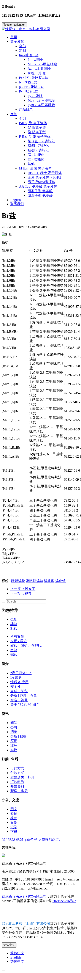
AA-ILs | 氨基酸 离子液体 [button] (38, 186)
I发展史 (16, 677)
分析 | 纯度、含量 (23, 695)
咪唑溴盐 (18, 581)
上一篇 (22, 589)
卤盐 (13, 650)
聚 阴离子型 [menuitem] (37, 132)
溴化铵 (60, 581)
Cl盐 (13, 619)
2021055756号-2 (64, 901)
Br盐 (13, 628)
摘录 (13, 732)
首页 (13, 37)
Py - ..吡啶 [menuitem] (35, 96)
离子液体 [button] (17, 41)
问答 (13, 723)
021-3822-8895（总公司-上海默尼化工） (32, 839)
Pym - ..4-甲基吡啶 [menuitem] (41, 105)
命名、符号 (19, 700)
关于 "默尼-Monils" (24, 704)
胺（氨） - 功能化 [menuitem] (41, 141)
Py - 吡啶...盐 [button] (28, 91)
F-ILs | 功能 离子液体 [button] (35, 136)
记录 (13, 827)
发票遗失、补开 (22, 777)
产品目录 (26, 109)
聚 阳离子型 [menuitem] (37, 127)
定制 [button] (13, 114)
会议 (13, 750)
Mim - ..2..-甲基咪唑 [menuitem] (42, 64)
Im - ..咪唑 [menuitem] (35, 59)
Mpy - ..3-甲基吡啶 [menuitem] (41, 100)
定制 (22, 50)
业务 (13, 745)
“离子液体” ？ (21, 673)
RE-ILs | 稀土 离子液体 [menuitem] (45, 173)
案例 (13, 822)
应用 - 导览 (18, 641)
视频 (13, 818)
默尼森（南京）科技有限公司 (24, 896)
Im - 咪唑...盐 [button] (28, 55)
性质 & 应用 (19, 682)
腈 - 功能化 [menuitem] (36, 155)
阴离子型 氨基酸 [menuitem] (40, 195)
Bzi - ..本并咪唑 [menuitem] (39, 69)
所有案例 (17, 636)
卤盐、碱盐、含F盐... (26, 645)
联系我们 (17, 204)
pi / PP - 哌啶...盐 (31, 87)
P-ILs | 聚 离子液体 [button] (33, 123)
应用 (13, 741)
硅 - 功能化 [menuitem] (36, 159)
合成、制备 (19, 691)
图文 (13, 809)
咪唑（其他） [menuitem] (38, 73)
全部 (22, 46)
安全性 (15, 686)
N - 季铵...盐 (28, 82)
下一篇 (21, 593)
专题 (13, 813)
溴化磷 (49, 581)
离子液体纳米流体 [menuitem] (41, 182)
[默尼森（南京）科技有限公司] (40, 29)
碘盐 (13, 624)
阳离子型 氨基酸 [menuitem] (40, 191)
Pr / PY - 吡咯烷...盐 (33, 78)
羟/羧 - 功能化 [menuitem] (38, 150)
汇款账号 (17, 782)
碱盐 (13, 654)
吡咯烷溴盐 (34, 581)
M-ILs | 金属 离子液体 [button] (35, 168)
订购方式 (17, 768)
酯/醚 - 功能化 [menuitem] (38, 146)
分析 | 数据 (18, 736)
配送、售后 (19, 791)
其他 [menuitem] (31, 164)
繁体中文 (17, 961)
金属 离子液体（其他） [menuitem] (45, 177)
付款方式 (17, 773)
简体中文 (9, 944)
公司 (13, 727)
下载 (13, 831)
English (15, 200)
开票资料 (17, 786)
